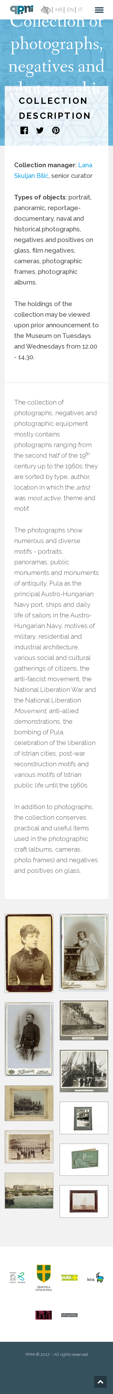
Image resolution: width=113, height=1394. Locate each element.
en (70, 10)
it (80, 10)
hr (58, 10)
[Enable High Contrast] (45, 10)
